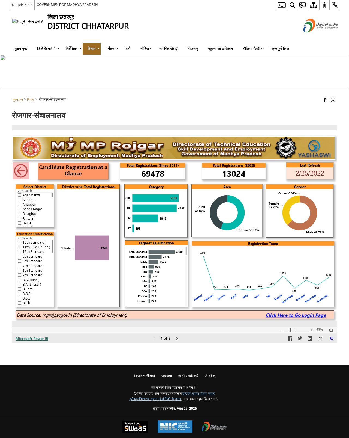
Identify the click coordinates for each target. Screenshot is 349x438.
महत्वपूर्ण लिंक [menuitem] (279, 49)
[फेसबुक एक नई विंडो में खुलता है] (324, 100)
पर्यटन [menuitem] (110, 49)
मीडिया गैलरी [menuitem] (251, 49)
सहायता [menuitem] (166, 376)
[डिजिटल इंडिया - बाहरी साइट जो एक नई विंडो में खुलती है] (313, 37)
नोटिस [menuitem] (144, 49)
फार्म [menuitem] (127, 49)
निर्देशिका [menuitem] (71, 49)
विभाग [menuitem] (91, 49)
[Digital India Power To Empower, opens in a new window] (214, 427)
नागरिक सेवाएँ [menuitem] (168, 49)
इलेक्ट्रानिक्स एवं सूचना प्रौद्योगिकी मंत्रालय (155, 399)
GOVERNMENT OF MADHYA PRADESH (67, 4)
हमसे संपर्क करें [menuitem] (188, 376)
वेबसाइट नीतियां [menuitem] (144, 376)
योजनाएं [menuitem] (193, 49)
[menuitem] (281, 5)
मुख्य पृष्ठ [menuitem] (21, 49)
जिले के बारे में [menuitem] (46, 49)
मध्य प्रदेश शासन (21, 4)
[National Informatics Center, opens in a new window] (175, 427)
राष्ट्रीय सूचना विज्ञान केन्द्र (198, 393)
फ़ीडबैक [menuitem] (210, 376)
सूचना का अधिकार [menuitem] (220, 49)
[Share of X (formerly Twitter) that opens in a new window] (332, 100)
